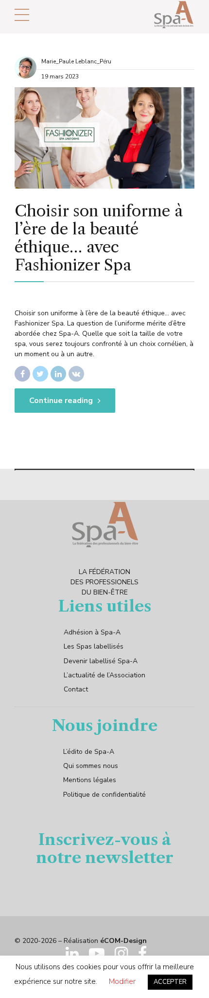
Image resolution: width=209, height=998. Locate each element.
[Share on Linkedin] (58, 374)
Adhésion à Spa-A (92, 632)
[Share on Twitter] (40, 374)
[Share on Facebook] (22, 374)
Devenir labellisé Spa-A (101, 661)
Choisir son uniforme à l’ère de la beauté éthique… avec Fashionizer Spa (99, 237)
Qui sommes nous (90, 765)
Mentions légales (89, 780)
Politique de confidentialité (104, 794)
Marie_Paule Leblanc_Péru (76, 61)
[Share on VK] (76, 374)
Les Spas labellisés (93, 646)
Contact (76, 689)
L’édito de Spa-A (88, 751)
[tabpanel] (104, 138)
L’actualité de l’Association (104, 675)
